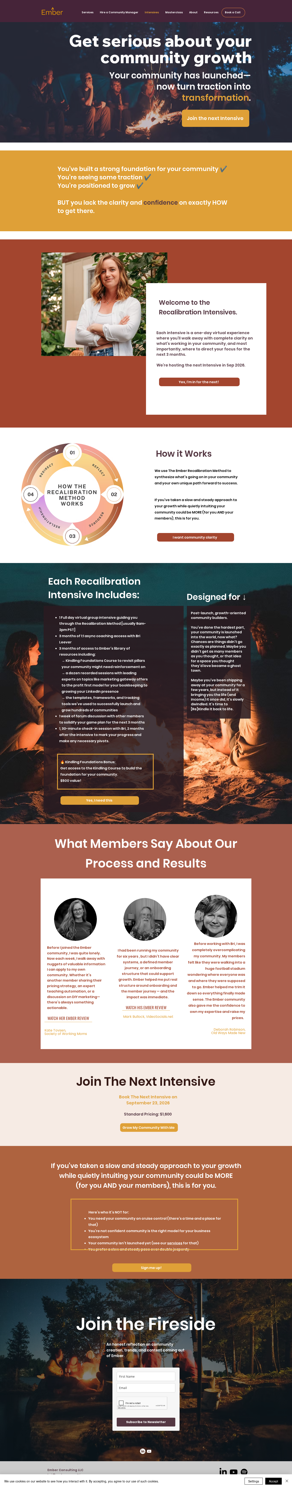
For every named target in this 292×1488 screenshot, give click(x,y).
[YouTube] (149, 1451)
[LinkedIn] (142, 1451)
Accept (273, 1481)
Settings (253, 1481)
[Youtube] (233, 1472)
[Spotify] (244, 1472)
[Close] (286, 1481)
